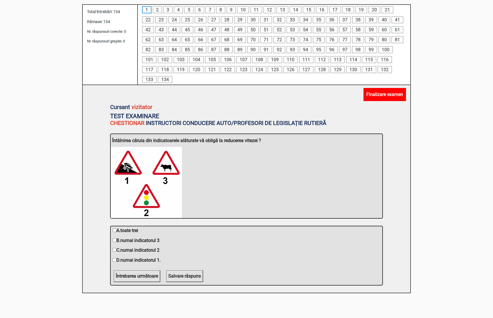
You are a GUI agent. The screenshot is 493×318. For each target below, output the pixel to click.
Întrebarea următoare (137, 276)
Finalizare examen (384, 94)
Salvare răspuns (184, 276)
